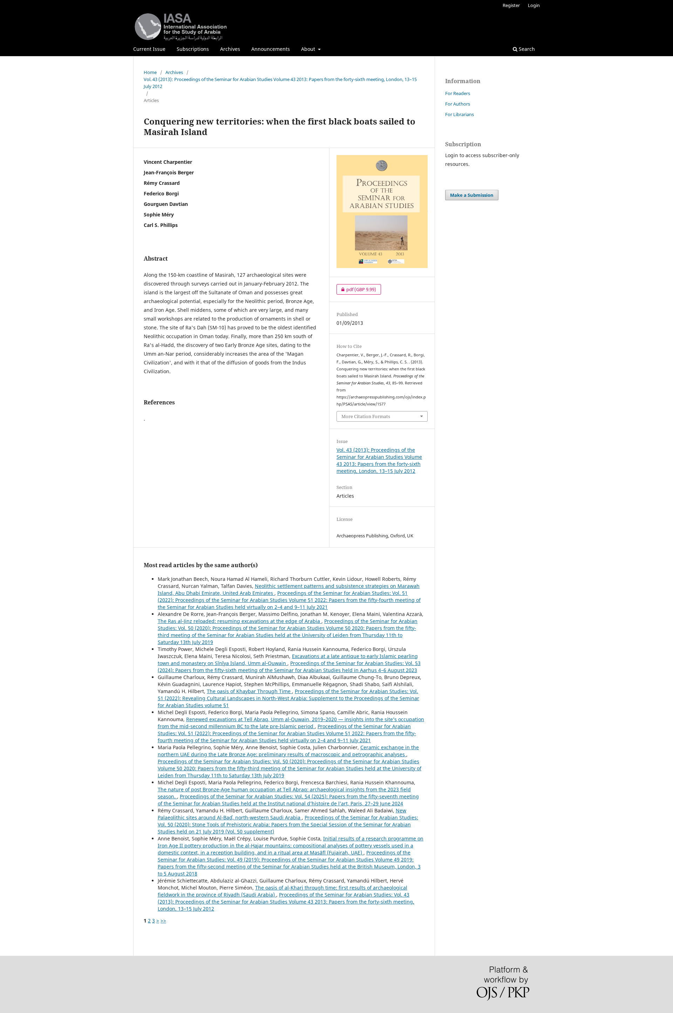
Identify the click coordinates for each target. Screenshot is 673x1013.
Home (150, 72)
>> (163, 920)
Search (526, 49)
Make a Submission (472, 195)
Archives (230, 49)
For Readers (457, 93)
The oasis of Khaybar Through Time (249, 691)
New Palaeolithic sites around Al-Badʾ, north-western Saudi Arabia (282, 814)
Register (511, 5)
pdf (356, 289)
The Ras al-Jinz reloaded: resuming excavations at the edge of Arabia (239, 621)
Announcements (270, 49)
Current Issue (149, 49)
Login (534, 5)
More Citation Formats (365, 416)
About (309, 49)
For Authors (457, 104)
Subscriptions (193, 49)
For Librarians (459, 114)
